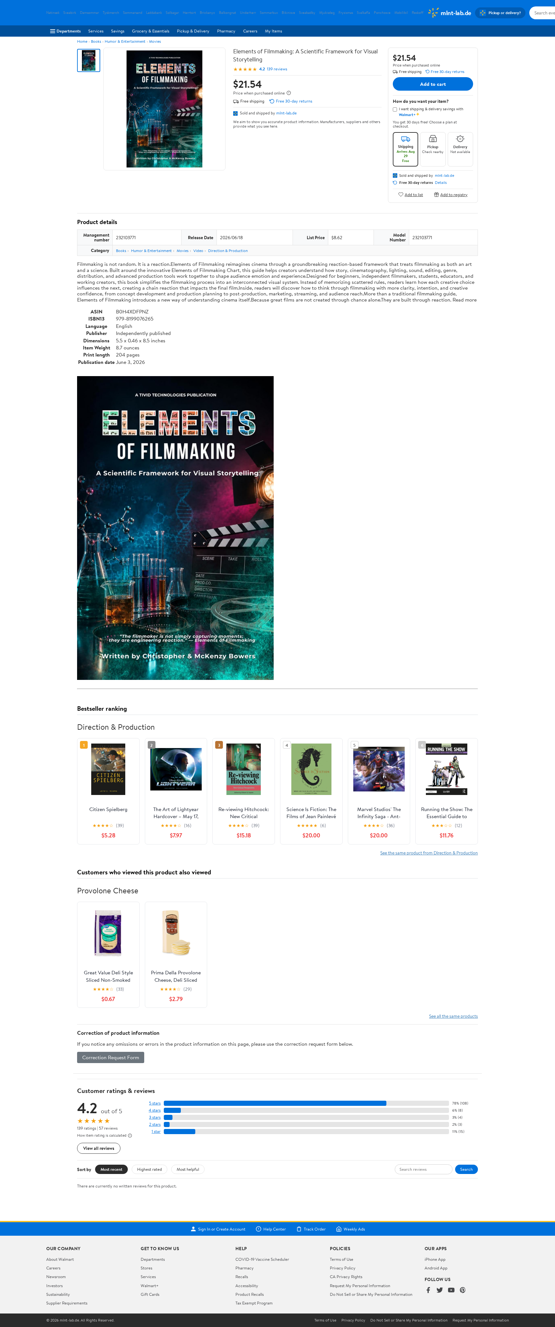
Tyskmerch (111, 13)
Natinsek (52, 13)
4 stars (155, 1110)
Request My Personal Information (360, 1285)
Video (198, 250)
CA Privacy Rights (346, 1276)
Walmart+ (150, 1285)
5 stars (155, 1103)
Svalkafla (363, 13)
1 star (156, 1131)
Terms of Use (341, 1259)
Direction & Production (228, 250)
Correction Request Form (110, 1057)
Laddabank (154, 13)
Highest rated (149, 1169)
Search (466, 1169)
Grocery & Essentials (150, 31)
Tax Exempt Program (254, 1303)
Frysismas (346, 13)
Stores (146, 1268)
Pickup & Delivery (193, 31)
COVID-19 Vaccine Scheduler (262, 1259)
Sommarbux (269, 13)
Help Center (274, 1229)
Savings (117, 31)
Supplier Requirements (66, 1303)
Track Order (315, 1229)
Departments (69, 31)
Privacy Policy (343, 1268)
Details (441, 182)
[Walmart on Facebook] (428, 1290)
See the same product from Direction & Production (429, 853)
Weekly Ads (354, 1229)
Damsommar (89, 13)
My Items (273, 31)
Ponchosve (382, 13)
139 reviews (277, 69)
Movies (155, 41)
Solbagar (172, 13)
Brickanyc (207, 13)
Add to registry (454, 194)
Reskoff (417, 13)
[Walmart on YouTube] (451, 1290)
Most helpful (188, 1169)
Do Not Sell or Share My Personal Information (371, 1294)
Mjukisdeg (327, 13)
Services (95, 31)
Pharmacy (226, 31)
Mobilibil (401, 13)
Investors (54, 1285)
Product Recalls (249, 1294)
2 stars (155, 1124)
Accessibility (246, 1285)
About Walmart (60, 1259)
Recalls (241, 1276)
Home (82, 41)
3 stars (155, 1117)
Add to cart (433, 83)
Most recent (111, 1169)
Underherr (248, 13)
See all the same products (453, 1016)
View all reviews (98, 1148)
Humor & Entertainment (125, 41)
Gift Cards (150, 1294)
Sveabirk (69, 13)
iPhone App (435, 1259)
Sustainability (58, 1294)
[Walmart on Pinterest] (462, 1290)
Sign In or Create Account (221, 1229)
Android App (436, 1268)
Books (96, 41)
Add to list (414, 194)
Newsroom (56, 1276)
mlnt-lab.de (286, 113)
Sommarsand (132, 13)
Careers (250, 31)
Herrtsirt (189, 13)
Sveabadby (307, 13)
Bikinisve (288, 13)
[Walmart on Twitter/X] (439, 1290)
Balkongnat (227, 13)
